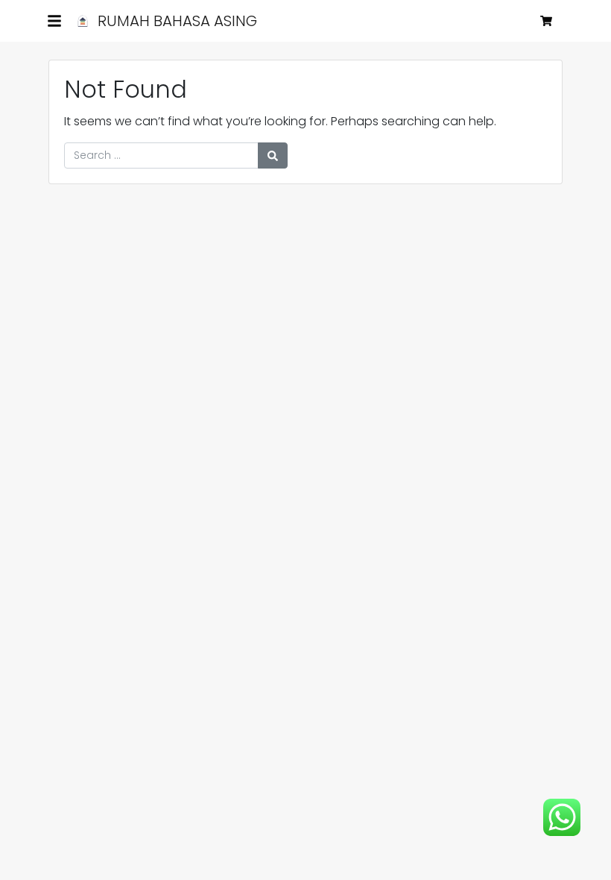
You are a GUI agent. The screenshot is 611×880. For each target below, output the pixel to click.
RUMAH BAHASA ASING (175, 20)
